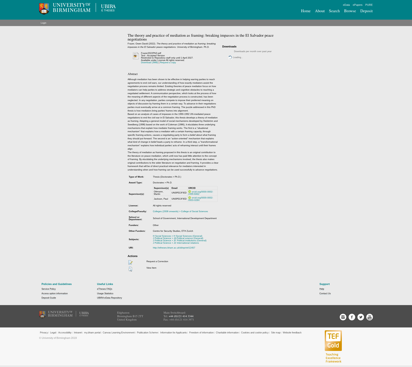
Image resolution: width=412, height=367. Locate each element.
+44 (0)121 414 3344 (181, 316)
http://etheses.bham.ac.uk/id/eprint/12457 (174, 247)
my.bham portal (92, 332)
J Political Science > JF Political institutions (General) (179, 240)
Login (43, 23)
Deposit (366, 10)
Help (321, 289)
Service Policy (49, 289)
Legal (53, 332)
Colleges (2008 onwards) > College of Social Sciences (180, 211)
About (320, 10)
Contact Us (325, 293)
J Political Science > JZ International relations (176, 243)
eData (346, 5)
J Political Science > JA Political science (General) (178, 238)
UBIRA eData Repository (109, 297)
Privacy (44, 332)
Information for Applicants (173, 332)
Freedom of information (201, 332)
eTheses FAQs (104, 289)
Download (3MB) (149, 62)
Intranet (78, 332)
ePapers (357, 5)
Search (334, 10)
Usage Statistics (105, 293)
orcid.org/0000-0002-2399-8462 (200, 192)
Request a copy (168, 62)
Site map (275, 332)
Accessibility (64, 332)
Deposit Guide (49, 297)
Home (306, 10)
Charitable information (227, 332)
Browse (350, 10)
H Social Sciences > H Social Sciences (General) (177, 236)
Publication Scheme (147, 332)
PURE (369, 5)
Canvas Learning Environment (119, 332)
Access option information (55, 293)
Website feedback (292, 332)
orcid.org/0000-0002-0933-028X (200, 198)
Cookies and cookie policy (255, 332)
